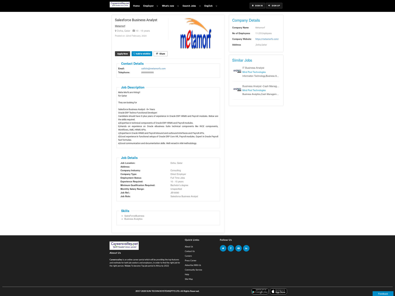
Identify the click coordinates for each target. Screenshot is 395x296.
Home (136, 5)
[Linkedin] (246, 248)
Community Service (193, 270)
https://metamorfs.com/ (267, 39)
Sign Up (276, 5)
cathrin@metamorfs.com (153, 68)
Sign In (259, 5)
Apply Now (122, 53)
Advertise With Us (193, 265)
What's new (168, 5)
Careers (188, 256)
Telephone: (124, 72)
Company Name (240, 27)
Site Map (189, 279)
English (208, 5)
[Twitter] (223, 248)
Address (236, 44)
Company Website (241, 38)
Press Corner (190, 260)
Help (187, 274)
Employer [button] (148, 5)
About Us (189, 246)
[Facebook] (231, 248)
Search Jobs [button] (189, 5)
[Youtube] (238, 248)
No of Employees (241, 33)
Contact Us (190, 251)
